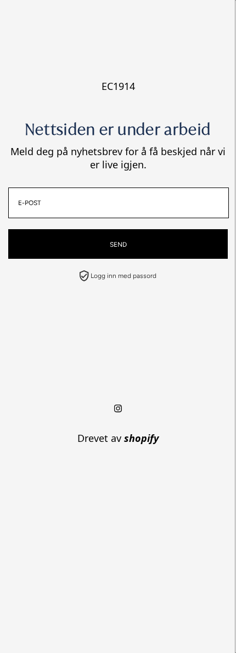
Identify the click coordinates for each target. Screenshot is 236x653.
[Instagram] (118, 408)
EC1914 (118, 86)
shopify (141, 438)
